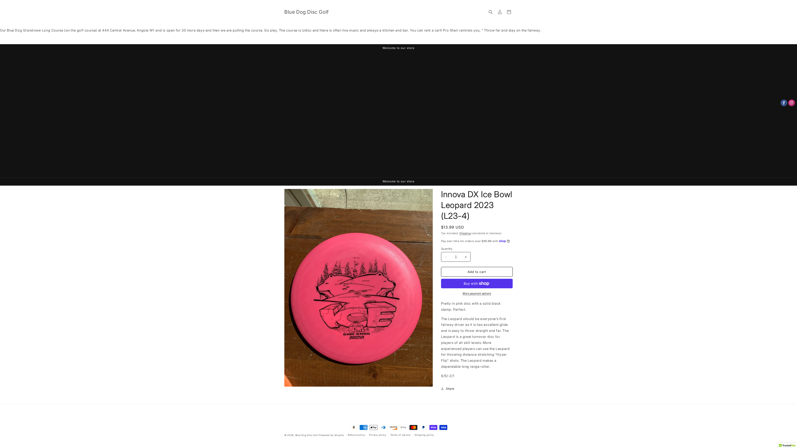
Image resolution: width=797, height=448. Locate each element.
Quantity (446, 248)
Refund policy (356, 434)
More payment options (477, 293)
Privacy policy (377, 434)
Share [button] (450, 388)
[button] (490, 12)
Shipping (465, 233)
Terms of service (400, 434)
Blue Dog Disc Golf (307, 435)
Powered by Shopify (331, 435)
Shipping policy (424, 434)
